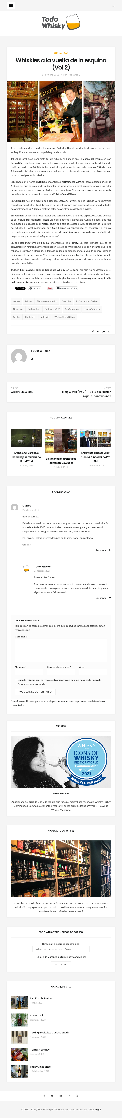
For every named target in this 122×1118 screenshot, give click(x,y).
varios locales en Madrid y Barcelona (57, 147)
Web (82, 666)
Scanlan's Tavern (92, 309)
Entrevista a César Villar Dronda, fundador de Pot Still (95, 457)
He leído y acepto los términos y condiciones (62, 956)
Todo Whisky (73, 74)
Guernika (66, 301)
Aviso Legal (94, 1109)
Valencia (45, 317)
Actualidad (61, 53)
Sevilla (16, 317)
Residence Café (72, 181)
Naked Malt (37, 1015)
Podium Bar (34, 309)
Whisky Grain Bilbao (64, 317)
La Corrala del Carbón (89, 254)
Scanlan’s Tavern (67, 200)
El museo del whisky (91, 158)
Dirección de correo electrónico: (61, 943)
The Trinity (72, 242)
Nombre (20, 666)
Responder (101, 550)
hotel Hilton (42, 219)
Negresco (47, 223)
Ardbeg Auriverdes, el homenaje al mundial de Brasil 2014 (26, 457)
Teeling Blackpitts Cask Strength (49, 1032)
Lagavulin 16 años (40, 1067)
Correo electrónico (59, 666)
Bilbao (28, 301)
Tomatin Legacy (39, 1049)
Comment (21, 636)
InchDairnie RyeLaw (41, 998)
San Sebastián (72, 309)
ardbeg (16, 301)
